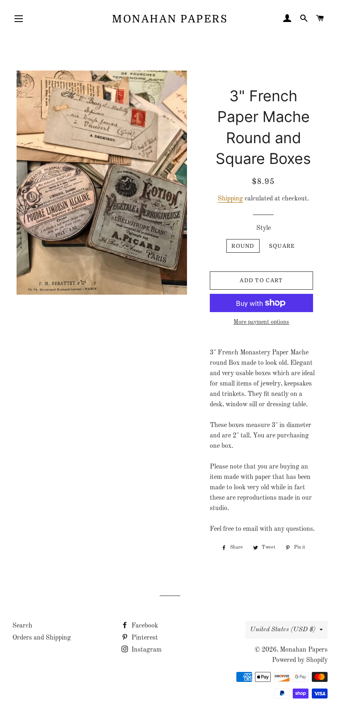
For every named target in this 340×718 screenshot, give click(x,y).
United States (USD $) (283, 629)
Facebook (144, 626)
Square (282, 246)
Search (22, 626)
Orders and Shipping (41, 638)
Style (263, 228)
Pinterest (144, 638)
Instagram (146, 650)
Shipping (230, 198)
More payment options (261, 322)
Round (243, 246)
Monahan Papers (170, 19)
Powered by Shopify (300, 660)
